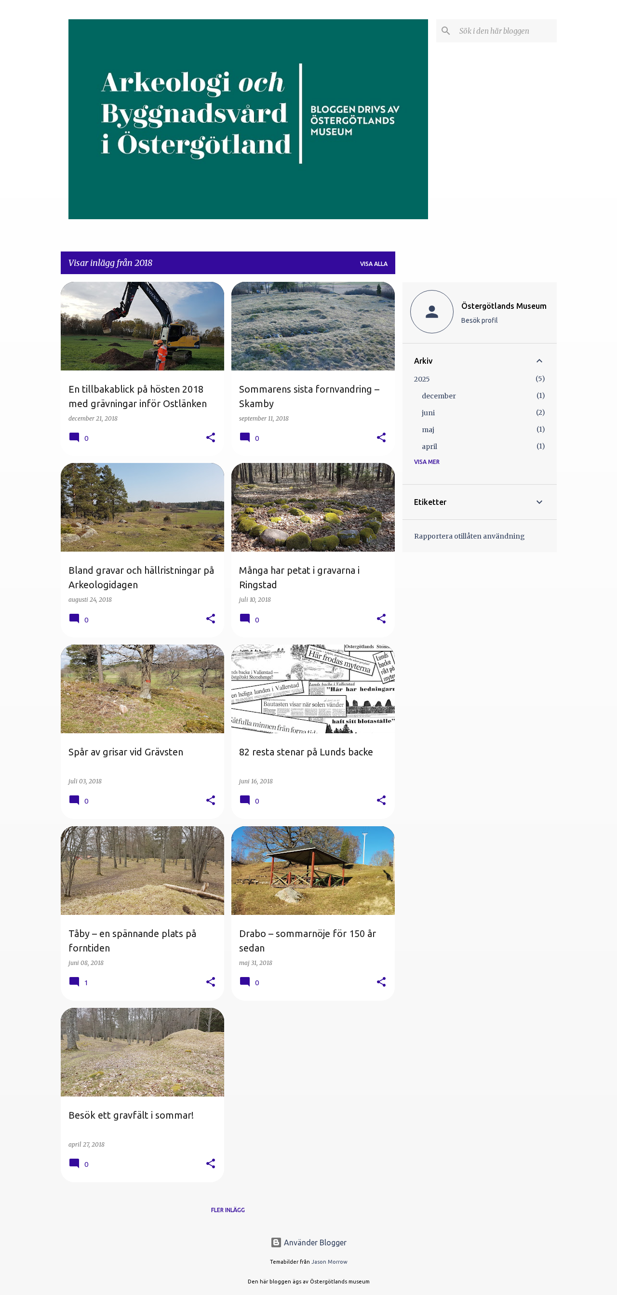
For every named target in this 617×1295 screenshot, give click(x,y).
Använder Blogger (314, 1242)
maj (428, 429)
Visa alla (374, 264)
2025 (422, 379)
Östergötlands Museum (504, 306)
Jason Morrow (329, 1262)
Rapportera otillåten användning (469, 536)
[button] (210, 438)
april (429, 446)
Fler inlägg (228, 1210)
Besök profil (479, 320)
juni (428, 413)
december (439, 396)
